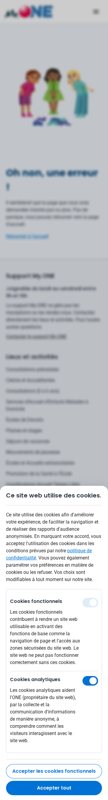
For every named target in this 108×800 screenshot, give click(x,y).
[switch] (90, 681)
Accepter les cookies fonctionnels (54, 771)
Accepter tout (54, 787)
